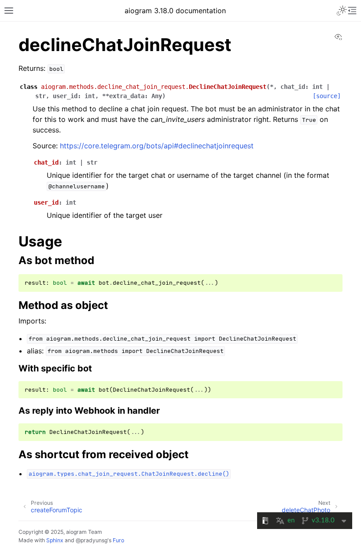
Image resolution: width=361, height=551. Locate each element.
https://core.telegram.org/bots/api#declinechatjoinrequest (157, 145)
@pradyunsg (91, 540)
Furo (118, 540)
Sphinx (54, 540)
